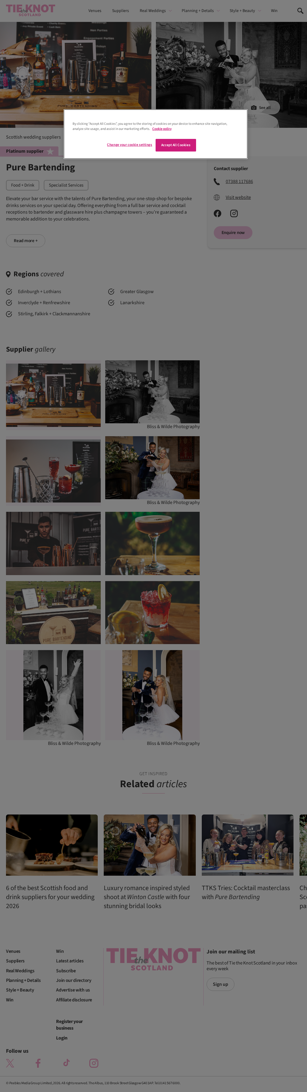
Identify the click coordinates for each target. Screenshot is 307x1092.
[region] (156, 134)
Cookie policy (161, 128)
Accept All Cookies (175, 145)
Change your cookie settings (129, 144)
